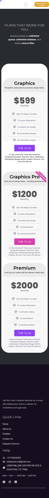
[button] (26, 4)
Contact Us (8, 439)
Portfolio (6, 434)
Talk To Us (24, 148)
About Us (7, 429)
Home (5, 424)
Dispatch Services (11, 444)
